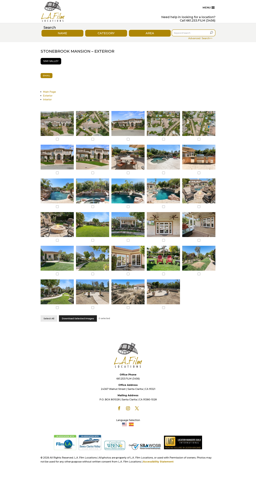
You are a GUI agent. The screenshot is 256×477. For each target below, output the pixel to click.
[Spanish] (131, 424)
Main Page (49, 91)
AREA (150, 33)
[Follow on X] (137, 408)
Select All (49, 318)
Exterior (47, 95)
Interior (47, 99)
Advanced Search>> (200, 38)
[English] (124, 424)
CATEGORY (106, 33)
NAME (62, 33)
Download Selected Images (78, 318)
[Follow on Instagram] (128, 408)
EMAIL (46, 75)
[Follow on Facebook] (119, 408)
